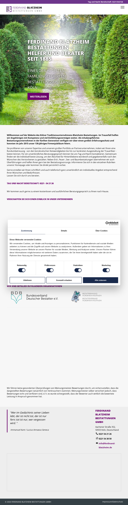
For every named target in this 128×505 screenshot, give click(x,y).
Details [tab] (64, 230)
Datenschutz (117, 501)
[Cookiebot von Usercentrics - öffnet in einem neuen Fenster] (107, 223)
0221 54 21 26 (105, 434)
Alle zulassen (100, 280)
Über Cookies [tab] (102, 230)
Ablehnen (27, 280)
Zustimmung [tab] (26, 230)
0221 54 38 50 (105, 438)
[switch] (50, 270)
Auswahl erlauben (64, 280)
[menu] (122, 7)
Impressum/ (107, 501)
